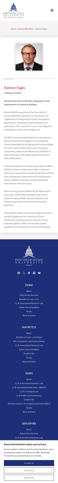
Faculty (29, 311)
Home (14, 28)
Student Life (29, 353)
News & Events (29, 315)
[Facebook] (18, 273)
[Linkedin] (29, 273)
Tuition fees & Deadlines (29, 307)
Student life (29, 399)
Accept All (29, 463)
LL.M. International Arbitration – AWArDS (29, 387)
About (29, 291)
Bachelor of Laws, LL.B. (29, 299)
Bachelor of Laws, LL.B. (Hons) (29, 337)
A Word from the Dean (29, 295)
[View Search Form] (45, 10)
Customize (29, 470)
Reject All (29, 477)
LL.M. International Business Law (29, 303)
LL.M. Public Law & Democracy (29, 395)
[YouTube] (39, 273)
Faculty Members (26, 28)
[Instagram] (34, 273)
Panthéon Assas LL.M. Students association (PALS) (29, 403)
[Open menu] (52, 10)
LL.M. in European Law (29, 391)
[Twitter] (23, 273)
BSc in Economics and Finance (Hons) (29, 341)
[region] (29, 461)
